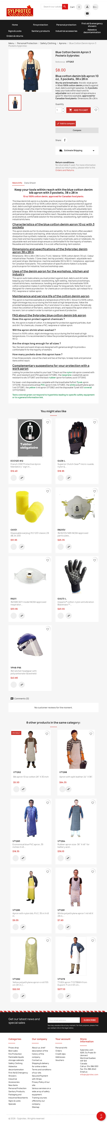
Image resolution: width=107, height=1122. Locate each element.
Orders (58, 1051)
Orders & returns (15, 36)
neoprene (66, 375)
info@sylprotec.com (89, 1074)
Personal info (61, 1047)
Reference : (60, 62)
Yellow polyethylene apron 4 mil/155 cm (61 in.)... (30, 983)
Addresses (60, 1057)
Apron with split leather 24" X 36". (76, 776)
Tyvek (79, 382)
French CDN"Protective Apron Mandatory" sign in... (26, 465)
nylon (69, 372)
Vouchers (59, 1060)
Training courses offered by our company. (39, 1100)
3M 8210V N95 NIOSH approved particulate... (73, 534)
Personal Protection (17, 1088)
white (72, 385)
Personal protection (66, 24)
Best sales (13, 1051)
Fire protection (40, 24)
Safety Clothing (15, 1063)
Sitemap (35, 1107)
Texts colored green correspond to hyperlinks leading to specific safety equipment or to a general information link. (53, 396)
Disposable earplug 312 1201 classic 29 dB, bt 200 (30, 534)
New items (13, 1085)
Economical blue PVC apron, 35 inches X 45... (28, 845)
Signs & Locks (14, 31)
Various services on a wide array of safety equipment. (41, 1091)
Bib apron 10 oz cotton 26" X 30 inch (31, 776)
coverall (88, 387)
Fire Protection (15, 1054)
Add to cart (78, 110)
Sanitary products (41, 31)
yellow (32, 387)
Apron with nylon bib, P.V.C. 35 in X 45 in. (31, 914)
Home (15, 24)
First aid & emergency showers (92, 24)
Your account (62, 1039)
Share (64, 140)
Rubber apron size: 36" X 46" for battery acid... (74, 845)
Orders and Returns (64, 170)
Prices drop (13, 1047)
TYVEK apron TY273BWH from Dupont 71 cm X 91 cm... (72, 983)
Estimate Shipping (77, 150)
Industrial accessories (66, 31)
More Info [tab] (17, 182)
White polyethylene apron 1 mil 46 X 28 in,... (75, 914)
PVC (43, 385)
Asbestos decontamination (92, 31)
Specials (12, 1104)
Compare (77, 130)
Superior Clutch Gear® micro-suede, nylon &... (76, 465)
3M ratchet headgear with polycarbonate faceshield (24, 672)
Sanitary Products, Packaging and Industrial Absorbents (18, 1094)
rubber (52, 377)
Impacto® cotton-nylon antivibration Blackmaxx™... (76, 603)
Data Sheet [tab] (30, 182)
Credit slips (60, 1054)
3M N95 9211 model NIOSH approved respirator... (28, 603)
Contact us (37, 1060)
